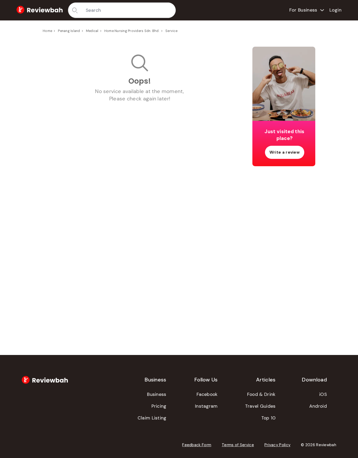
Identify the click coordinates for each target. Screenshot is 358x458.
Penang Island (69, 31)
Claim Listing (152, 418)
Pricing (158, 406)
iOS (323, 394)
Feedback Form (196, 445)
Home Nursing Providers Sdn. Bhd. (132, 31)
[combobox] (129, 10)
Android (318, 406)
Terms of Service (238, 445)
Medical (92, 31)
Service (171, 31)
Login (335, 10)
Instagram (206, 406)
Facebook (207, 394)
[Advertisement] (283, 252)
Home (47, 31)
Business (156, 394)
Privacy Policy (277, 445)
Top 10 (268, 418)
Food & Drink (261, 394)
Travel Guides (260, 406)
